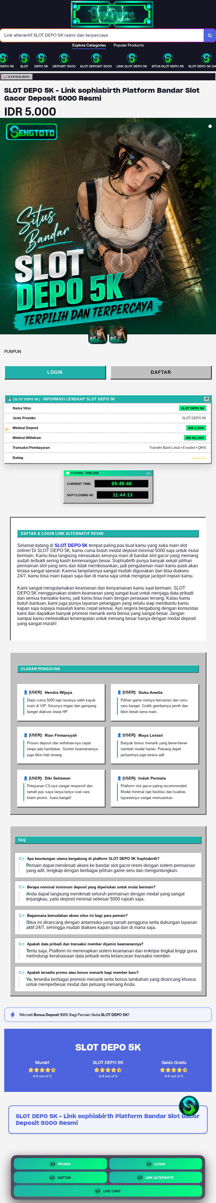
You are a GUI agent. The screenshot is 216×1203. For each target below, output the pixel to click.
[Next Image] (211, 227)
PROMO (64, 1162)
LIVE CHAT (112, 1189)
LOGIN (55, 372)
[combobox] (102, 35)
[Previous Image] (4, 227)
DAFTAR (161, 372)
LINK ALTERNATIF (159, 1176)
